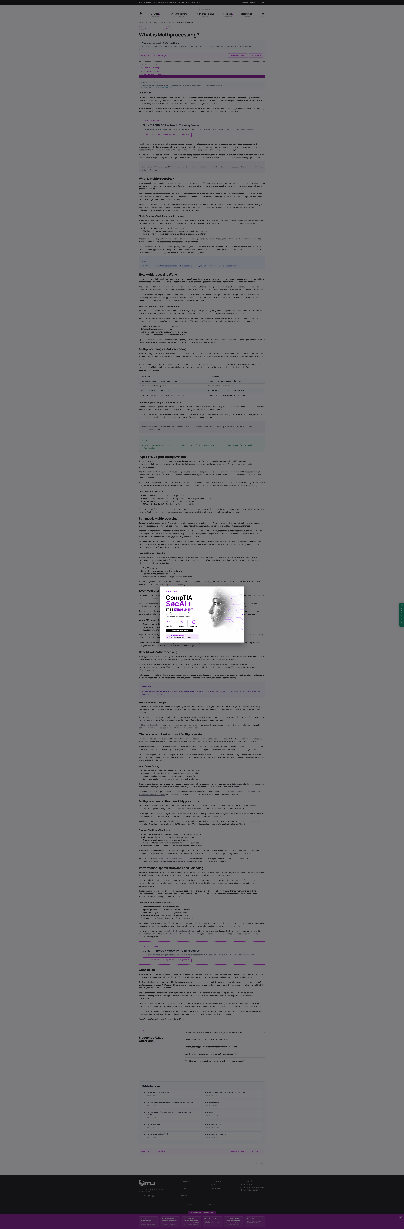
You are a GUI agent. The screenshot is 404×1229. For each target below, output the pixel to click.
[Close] (202, 588)
